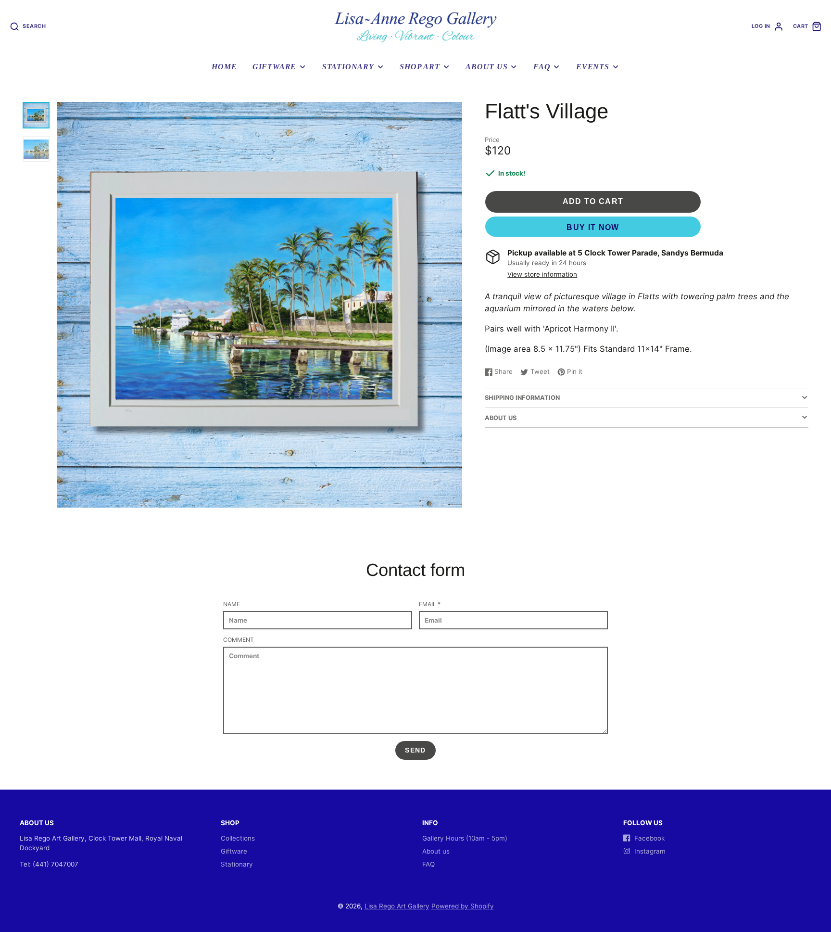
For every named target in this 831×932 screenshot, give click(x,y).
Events (592, 67)
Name (231, 604)
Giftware (274, 67)
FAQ (541, 67)
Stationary (348, 67)
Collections (238, 838)
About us (486, 67)
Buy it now (593, 227)
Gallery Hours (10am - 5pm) (464, 838)
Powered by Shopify (462, 906)
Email (430, 604)
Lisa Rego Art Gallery (397, 906)
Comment (238, 639)
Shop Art (420, 67)
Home (224, 67)
